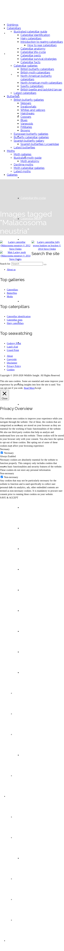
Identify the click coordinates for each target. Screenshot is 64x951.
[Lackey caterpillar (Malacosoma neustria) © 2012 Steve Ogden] (15, 249)
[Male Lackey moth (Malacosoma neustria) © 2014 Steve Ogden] (15, 259)
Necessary (9, 453)
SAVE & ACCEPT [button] (9, 497)
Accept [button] (37, 388)
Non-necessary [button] (7, 473)
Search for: (5, 264)
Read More (29, 388)
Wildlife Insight (18, 10)
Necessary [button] (5, 449)
